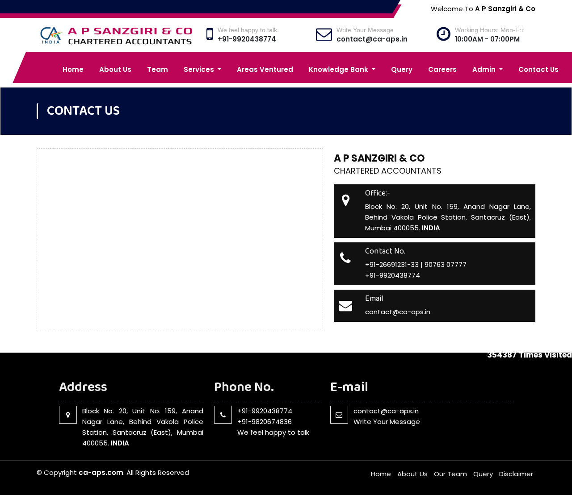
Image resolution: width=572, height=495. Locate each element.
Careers (442, 69)
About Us (115, 69)
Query (401, 69)
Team (157, 69)
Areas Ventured (265, 69)
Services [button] (200, 69)
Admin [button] (484, 69)
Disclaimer (516, 473)
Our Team (450, 473)
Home (73, 69)
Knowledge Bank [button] (339, 69)
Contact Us (538, 69)
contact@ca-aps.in (397, 311)
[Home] (116, 34)
